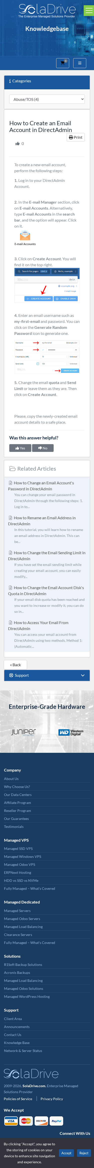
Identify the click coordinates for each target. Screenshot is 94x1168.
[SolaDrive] (47, 10)
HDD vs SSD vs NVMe (21, 880)
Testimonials (14, 826)
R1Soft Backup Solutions (23, 964)
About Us (11, 779)
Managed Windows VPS (22, 856)
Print (77, 137)
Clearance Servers (18, 934)
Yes (22, 448)
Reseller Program (17, 810)
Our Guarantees (16, 818)
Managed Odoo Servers (22, 918)
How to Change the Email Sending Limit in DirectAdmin (46, 564)
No (44, 448)
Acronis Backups (17, 972)
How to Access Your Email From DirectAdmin (45, 634)
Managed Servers (17, 910)
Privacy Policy (52, 1099)
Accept (66, 1153)
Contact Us (12, 1035)
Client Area (13, 1019)
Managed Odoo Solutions (23, 988)
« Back (15, 664)
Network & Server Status (23, 1050)
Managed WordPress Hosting (27, 996)
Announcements (17, 1027)
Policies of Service (18, 1099)
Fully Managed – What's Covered (29, 888)
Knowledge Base (17, 1042)
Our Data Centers (18, 794)
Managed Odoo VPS (19, 864)
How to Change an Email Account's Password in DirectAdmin (45, 494)
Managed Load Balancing (23, 926)
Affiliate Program (17, 802)
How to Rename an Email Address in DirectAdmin (45, 529)
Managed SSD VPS (18, 848)
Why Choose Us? (17, 786)
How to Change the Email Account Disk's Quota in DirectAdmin (46, 599)
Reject (83, 1153)
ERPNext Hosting (17, 872)
